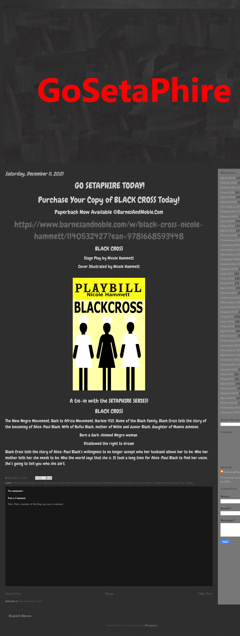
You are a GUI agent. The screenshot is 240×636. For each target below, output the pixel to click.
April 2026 (228, 178)
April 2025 (227, 197)
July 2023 (227, 273)
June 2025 (227, 192)
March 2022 (228, 336)
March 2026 (228, 183)
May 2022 (227, 326)
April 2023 (227, 288)
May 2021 (227, 379)
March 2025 (228, 202)
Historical (120, 482)
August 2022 (229, 312)
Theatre (189, 482)
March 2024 (228, 235)
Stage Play (179, 482)
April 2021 (227, 383)
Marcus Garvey (134, 482)
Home (109, 593)
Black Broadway (21, 482)
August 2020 (229, 393)
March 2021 (228, 388)
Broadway (82, 482)
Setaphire (148, 482)
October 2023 (230, 259)
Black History (50, 482)
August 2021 (229, 369)
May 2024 (227, 226)
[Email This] (37, 478)
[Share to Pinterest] (50, 478)
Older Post (205, 593)
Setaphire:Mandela (163, 482)
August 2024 (229, 216)
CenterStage (95, 482)
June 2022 (227, 321)
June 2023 (227, 278)
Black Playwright (67, 482)
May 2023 (227, 283)
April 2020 (228, 398)
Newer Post (13, 593)
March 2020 (229, 403)
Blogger (151, 625)
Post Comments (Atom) (31, 601)
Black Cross (37, 482)
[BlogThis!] (40, 478)
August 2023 (229, 269)
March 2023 (228, 293)
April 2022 (227, 331)
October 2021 (230, 359)
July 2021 (227, 374)
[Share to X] (43, 478)
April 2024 (228, 230)
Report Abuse (20, 615)
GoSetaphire (108, 482)
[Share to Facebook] (47, 478)
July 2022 (227, 316)
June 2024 (227, 221)
